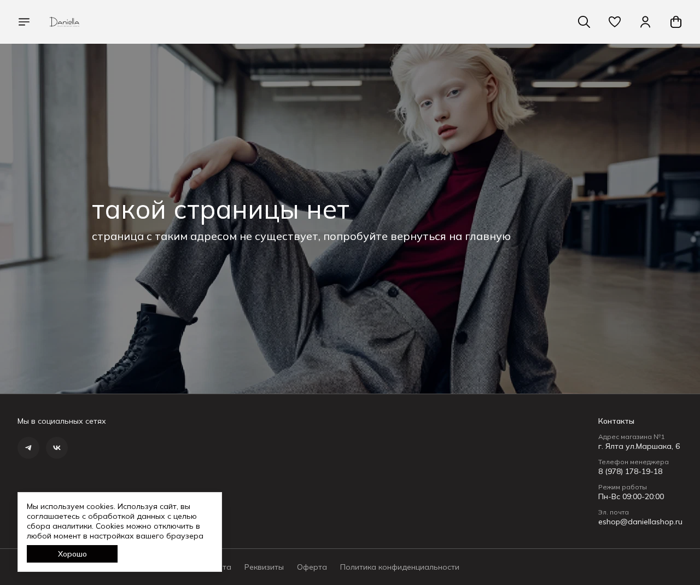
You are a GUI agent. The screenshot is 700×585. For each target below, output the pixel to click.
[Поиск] (584, 21)
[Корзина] (675, 21)
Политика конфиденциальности (399, 567)
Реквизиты (264, 567)
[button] (614, 21)
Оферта (312, 567)
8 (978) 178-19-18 (630, 471)
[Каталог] (24, 21)
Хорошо (72, 554)
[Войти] (645, 21)
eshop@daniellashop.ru (640, 521)
